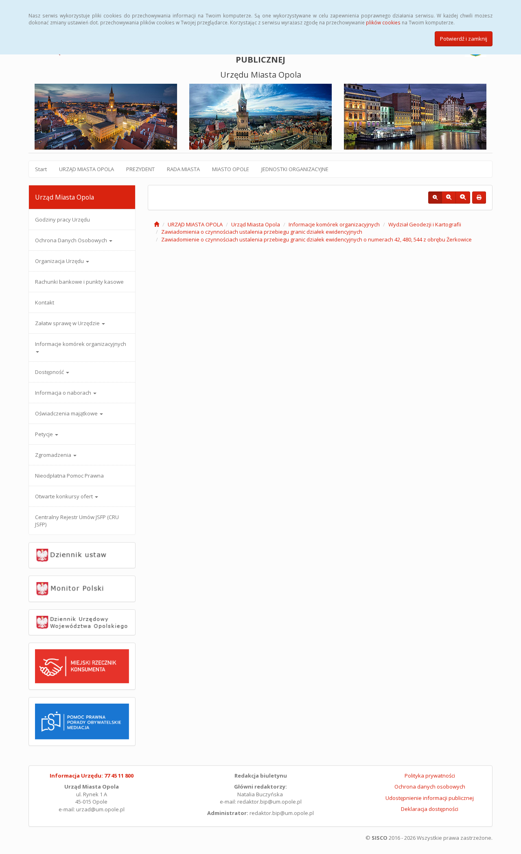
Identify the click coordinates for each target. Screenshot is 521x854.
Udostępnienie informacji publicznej (429, 798)
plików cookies (383, 22)
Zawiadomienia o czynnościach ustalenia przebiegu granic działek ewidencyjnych (261, 231)
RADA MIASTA (183, 169)
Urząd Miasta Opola (255, 224)
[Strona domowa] (156, 224)
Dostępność (50, 372)
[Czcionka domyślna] (435, 197)
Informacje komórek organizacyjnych (80, 344)
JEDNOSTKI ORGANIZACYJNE (294, 169)
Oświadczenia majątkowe (67, 413)
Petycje (44, 434)
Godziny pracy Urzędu (62, 219)
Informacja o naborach (63, 392)
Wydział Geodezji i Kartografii (424, 224)
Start (41, 169)
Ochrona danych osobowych (429, 786)
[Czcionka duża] (462, 197)
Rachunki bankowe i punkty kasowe (79, 281)
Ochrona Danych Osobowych (71, 240)
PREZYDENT (140, 169)
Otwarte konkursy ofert (64, 496)
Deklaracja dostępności (429, 809)
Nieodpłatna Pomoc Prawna (69, 475)
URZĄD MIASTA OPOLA (86, 169)
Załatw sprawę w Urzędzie (68, 323)
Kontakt (44, 302)
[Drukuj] (479, 197)
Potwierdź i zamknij (463, 38)
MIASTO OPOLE (230, 169)
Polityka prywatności (430, 775)
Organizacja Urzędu (60, 261)
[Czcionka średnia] (449, 197)
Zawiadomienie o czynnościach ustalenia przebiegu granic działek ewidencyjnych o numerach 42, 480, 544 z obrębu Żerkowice (316, 239)
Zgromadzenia (53, 455)
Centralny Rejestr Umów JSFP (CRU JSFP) (77, 520)
